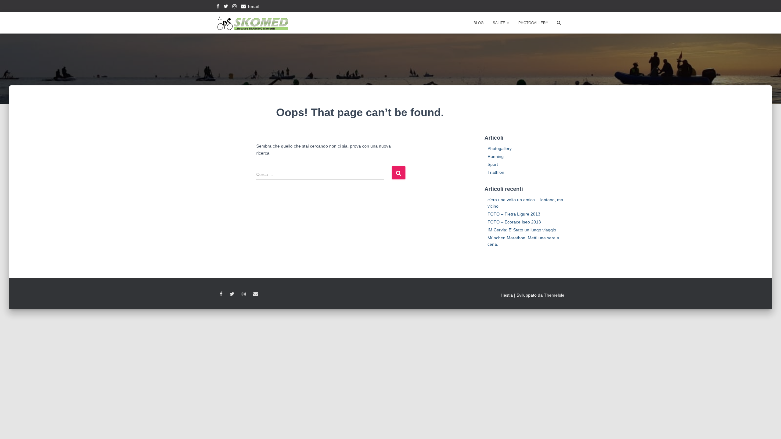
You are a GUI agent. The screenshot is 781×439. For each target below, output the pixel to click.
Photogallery (533, 23)
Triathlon (496, 172)
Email (253, 6)
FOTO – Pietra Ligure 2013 (514, 214)
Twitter (226, 7)
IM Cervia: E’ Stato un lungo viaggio (522, 229)
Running (496, 156)
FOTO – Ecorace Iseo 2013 (514, 222)
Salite (499, 23)
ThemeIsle (554, 295)
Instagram (234, 7)
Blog (478, 23)
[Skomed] (252, 23)
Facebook (218, 7)
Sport (493, 164)
